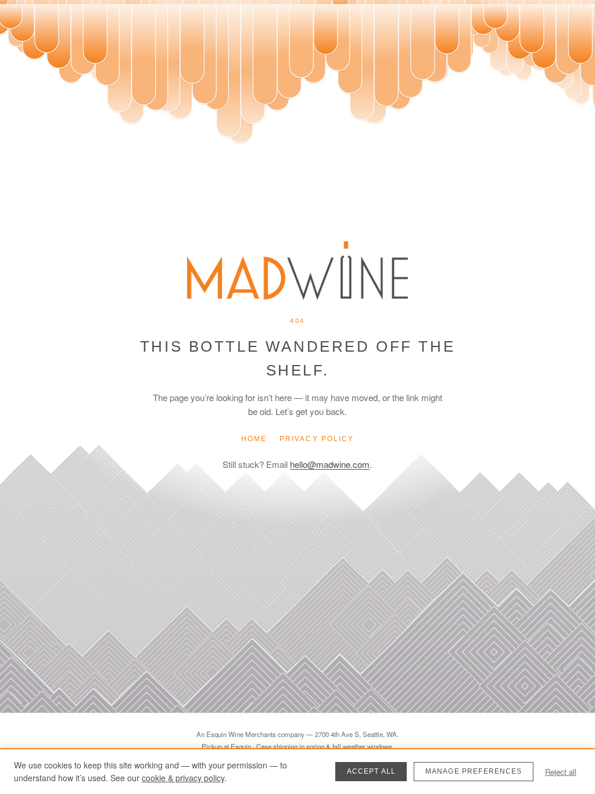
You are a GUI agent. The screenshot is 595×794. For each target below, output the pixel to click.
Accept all (371, 771)
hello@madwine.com (330, 464)
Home (254, 438)
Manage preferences (473, 771)
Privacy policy (316, 438)
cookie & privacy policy (183, 778)
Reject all (560, 771)
